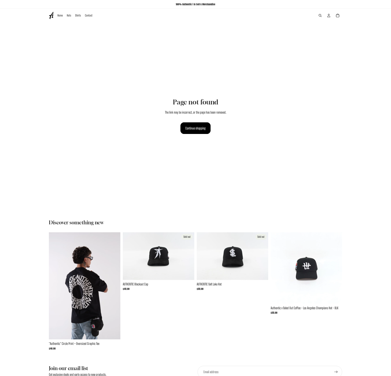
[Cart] (337, 15)
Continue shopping (195, 128)
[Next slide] (188, 256)
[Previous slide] (129, 256)
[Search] (320, 15)
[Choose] (114, 333)
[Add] (335, 297)
